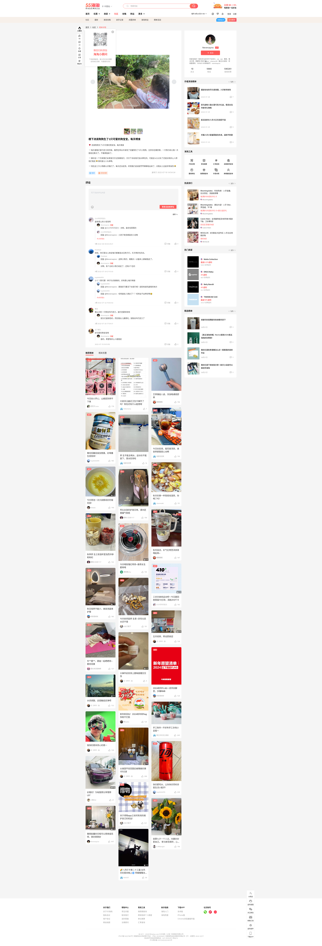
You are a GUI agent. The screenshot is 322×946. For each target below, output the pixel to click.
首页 (87, 27)
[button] (107, 6)
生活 (93, 173)
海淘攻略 (107, 20)
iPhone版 (181, 915)
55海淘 (93, 6)
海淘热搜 (164, 915)
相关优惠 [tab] (103, 353)
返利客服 (125, 919)
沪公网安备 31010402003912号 (161, 940)
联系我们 (125, 915)
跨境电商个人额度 (145, 915)
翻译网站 (192, 174)
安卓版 (180, 911)
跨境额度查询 (228, 174)
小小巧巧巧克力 (100, 218)
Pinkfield (98, 250)
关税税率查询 (228, 164)
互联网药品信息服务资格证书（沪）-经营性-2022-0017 (184, 936)
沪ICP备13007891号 (125, 936)
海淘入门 (164, 911)
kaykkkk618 (99, 277)
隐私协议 (106, 915)
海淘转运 (144, 20)
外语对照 (216, 174)
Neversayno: (105, 225)
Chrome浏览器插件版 (186, 919)
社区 (87, 20)
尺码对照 (192, 164)
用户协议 (106, 919)
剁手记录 (119, 20)
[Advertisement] (210, 398)
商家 (106, 14)
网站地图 (106, 922)
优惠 (96, 14)
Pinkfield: (104, 256)
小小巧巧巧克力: (106, 232)
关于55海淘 (107, 911)
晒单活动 (157, 20)
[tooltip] (100, 47)
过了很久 (98, 330)
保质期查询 (204, 174)
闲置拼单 (132, 20)
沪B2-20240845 (158, 936)
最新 (96, 20)
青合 (96, 309)
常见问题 (125, 911)
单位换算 (204, 164)
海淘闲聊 (104, 173)
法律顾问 (125, 922)
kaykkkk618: (105, 284)
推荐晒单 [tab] (90, 353)
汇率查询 (216, 164)
